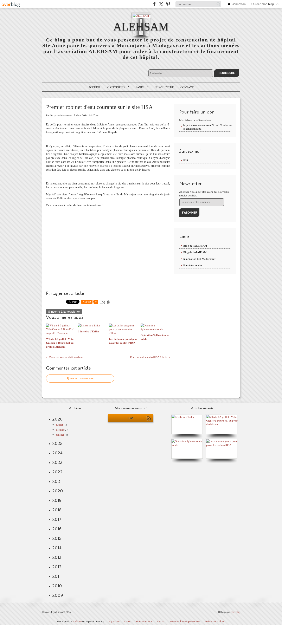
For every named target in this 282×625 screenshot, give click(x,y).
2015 (57, 538)
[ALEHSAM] (141, 15)
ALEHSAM (141, 26)
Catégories (114, 87)
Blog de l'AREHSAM (195, 245)
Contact (187, 87)
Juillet (59, 425)
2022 (57, 471)
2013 (57, 557)
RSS (185, 160)
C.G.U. (160, 621)
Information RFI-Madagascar (199, 259)
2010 (57, 585)
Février (60, 429)
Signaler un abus (144, 621)
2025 (57, 443)
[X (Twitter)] (161, 4)
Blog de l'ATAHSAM (195, 252)
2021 (57, 481)
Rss (130, 417)
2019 (57, 500)
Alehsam (77, 621)
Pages (139, 87)
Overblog (235, 611)
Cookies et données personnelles (184, 621)
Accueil (94, 87)
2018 (57, 509)
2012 (57, 566)
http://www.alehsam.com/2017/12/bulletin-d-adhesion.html (207, 126)
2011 (56, 576)
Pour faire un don (193, 265)
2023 (57, 462)
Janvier (60, 434)
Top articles (114, 621)
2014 (57, 547)
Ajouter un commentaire (80, 378)
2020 (57, 490)
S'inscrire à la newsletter (64, 311)
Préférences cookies (214, 621)
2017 (56, 519)
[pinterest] (168, 4)
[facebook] (154, 4)
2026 (57, 419)
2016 (57, 528)
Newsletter (164, 87)
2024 (57, 452)
